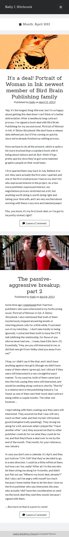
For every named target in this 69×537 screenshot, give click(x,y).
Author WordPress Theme (25, 534)
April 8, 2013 (47, 296)
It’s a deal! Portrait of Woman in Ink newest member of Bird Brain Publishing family (34, 51)
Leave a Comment (36, 223)
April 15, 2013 (47, 102)
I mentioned (30, 304)
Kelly (32, 102)
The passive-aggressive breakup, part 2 (34, 252)
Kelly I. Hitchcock (18, 7)
